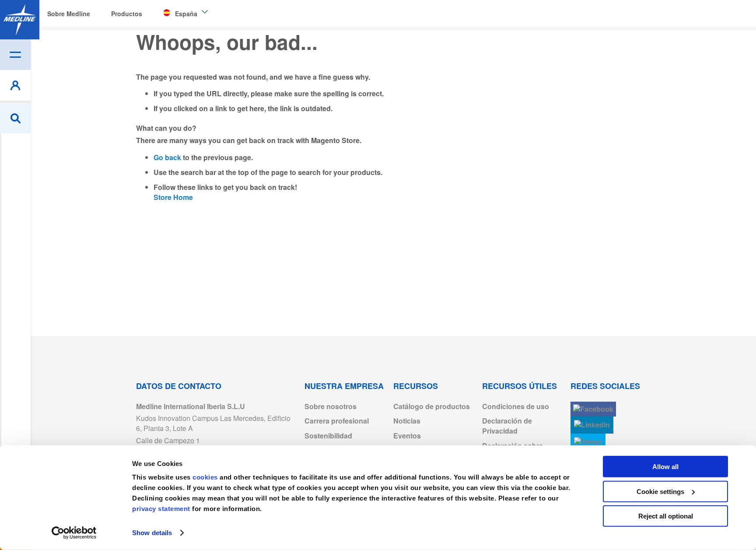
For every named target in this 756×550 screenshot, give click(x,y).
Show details (152, 532)
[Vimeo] (588, 442)
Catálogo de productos (431, 406)
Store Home (173, 197)
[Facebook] (593, 409)
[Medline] (19, 19)
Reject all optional (665, 516)
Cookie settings (660, 491)
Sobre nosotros (330, 406)
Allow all (665, 466)
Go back (167, 157)
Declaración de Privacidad (507, 426)
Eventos (407, 436)
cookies (206, 477)
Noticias (406, 421)
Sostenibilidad (328, 436)
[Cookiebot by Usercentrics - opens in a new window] (74, 532)
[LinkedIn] (591, 425)
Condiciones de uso (515, 406)
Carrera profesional (336, 421)
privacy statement (161, 508)
